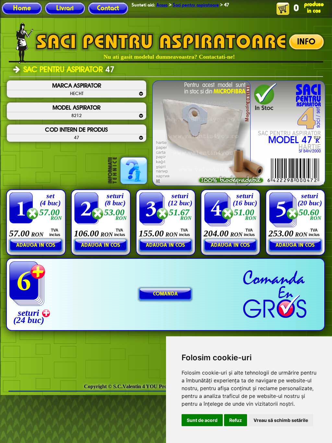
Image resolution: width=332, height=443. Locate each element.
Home (22, 8)
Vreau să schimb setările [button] (281, 420)
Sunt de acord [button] (202, 420)
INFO (306, 42)
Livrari (65, 8)
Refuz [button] (235, 420)
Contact (108, 8)
